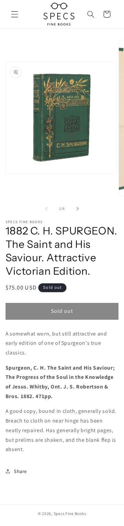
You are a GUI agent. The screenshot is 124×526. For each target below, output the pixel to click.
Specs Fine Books (70, 513)
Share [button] (20, 471)
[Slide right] (77, 208)
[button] (14, 14)
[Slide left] (46, 208)
